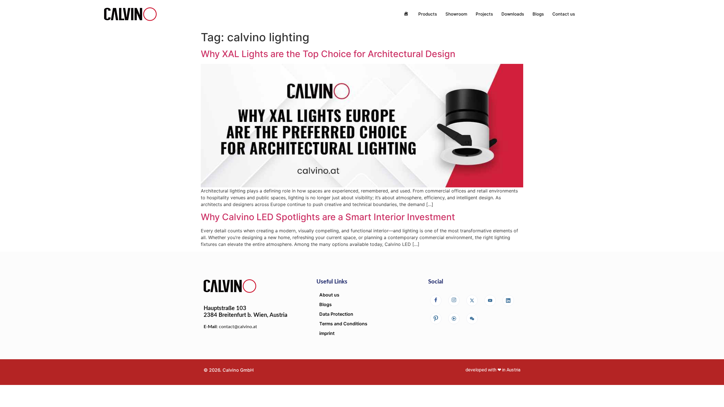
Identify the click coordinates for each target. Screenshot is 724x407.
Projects (484, 14)
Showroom (456, 14)
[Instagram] (454, 300)
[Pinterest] (435, 318)
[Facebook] (435, 300)
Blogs (538, 14)
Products (427, 14)
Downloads (512, 14)
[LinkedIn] (508, 300)
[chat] (454, 318)
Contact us (563, 14)
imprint (327, 333)
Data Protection (336, 314)
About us (329, 295)
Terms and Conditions (343, 323)
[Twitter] (472, 300)
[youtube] (490, 300)
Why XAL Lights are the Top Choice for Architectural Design (328, 53)
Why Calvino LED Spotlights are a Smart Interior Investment (328, 216)
